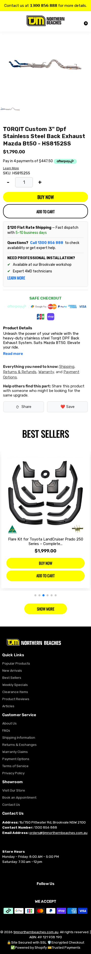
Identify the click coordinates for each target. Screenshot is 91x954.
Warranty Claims (15, 752)
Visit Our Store (13, 790)
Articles (8, 706)
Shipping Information (18, 737)
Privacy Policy (13, 773)
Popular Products (16, 663)
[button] (35, 595)
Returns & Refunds (19, 372)
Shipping (66, 366)
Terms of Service (15, 766)
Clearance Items (15, 692)
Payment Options (15, 759)
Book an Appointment (19, 797)
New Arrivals (12, 670)
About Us (9, 723)
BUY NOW (45, 197)
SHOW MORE (45, 609)
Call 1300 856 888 (46, 243)
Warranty (46, 372)
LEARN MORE (16, 278)
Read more (13, 354)
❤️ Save (67, 406)
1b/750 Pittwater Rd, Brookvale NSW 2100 (52, 822)
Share (26, 406)
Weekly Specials (15, 685)
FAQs (6, 730)
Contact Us (11, 804)
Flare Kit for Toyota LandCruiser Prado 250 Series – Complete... (45, 541)
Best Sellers (11, 678)
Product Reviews (15, 699)
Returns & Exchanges (19, 745)
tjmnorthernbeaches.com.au (35, 932)
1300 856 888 (45, 827)
